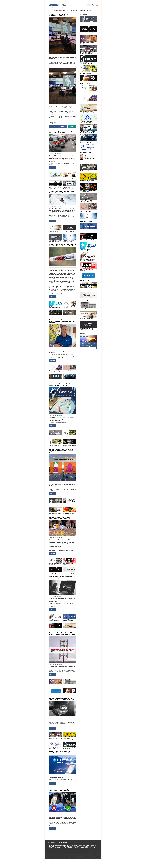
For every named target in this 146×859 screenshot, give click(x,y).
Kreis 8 (77, 10)
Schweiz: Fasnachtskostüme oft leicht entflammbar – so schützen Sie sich (60, 518)
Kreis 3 (61, 10)
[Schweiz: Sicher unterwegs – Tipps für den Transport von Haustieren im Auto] (62, 802)
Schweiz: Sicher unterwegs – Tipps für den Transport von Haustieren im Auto (61, 789)
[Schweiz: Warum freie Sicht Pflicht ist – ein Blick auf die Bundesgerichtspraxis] (62, 400)
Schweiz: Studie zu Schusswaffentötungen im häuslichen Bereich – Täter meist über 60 (62, 245)
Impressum (51, 842)
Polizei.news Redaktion (58, 153)
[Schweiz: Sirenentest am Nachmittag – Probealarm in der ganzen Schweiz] (62, 764)
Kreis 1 (55, 10)
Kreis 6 (71, 10)
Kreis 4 (64, 10)
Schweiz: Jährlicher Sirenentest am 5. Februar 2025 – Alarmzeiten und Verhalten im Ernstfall (62, 633)
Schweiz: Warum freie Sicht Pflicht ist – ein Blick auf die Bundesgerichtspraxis (61, 384)
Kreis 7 (74, 10)
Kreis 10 (83, 10)
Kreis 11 (87, 10)
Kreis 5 (68, 10)
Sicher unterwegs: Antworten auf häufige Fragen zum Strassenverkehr (61, 131)
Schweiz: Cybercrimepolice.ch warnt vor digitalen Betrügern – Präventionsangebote (61, 698)
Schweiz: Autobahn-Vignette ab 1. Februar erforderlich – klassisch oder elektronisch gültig (61, 451)
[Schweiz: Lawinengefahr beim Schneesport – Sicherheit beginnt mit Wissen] (62, 199)
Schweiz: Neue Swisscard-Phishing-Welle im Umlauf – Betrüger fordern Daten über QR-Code (62, 577)
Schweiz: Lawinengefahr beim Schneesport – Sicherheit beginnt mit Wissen (62, 192)
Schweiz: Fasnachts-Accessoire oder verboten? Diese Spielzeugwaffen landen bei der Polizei (62, 321)
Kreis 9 (80, 10)
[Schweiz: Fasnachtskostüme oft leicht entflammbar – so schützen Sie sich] (62, 528)
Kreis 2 (58, 10)
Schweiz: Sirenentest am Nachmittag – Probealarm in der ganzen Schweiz (60, 752)
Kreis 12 (90, 10)
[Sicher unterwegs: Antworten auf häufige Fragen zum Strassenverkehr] (62, 143)
